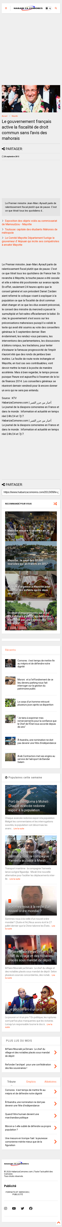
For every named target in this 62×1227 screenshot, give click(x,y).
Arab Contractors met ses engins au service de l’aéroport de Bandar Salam (36, 759)
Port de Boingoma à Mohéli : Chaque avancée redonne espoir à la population (29, 806)
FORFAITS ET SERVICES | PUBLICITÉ (18, 1193)
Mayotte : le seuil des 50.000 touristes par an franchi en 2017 (28, 562)
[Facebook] (30, 1208)
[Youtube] (14, 1208)
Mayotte (15, 116)
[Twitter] (22, 1208)
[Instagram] (5, 1208)
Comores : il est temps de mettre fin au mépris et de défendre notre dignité (36, 663)
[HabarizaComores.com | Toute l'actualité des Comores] (28, 9)
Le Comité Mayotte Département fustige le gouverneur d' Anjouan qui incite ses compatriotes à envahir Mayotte (30, 241)
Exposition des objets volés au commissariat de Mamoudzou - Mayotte (29, 222)
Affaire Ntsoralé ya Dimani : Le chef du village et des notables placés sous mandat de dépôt (30, 956)
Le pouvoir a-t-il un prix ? (26, 1009)
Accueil (4, 116)
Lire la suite (19, 828)
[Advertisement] (31, 49)
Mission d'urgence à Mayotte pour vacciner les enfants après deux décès (29, 590)
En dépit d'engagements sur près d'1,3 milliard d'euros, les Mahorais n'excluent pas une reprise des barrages (29, 618)
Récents (10, 650)
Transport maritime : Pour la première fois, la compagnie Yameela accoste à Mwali (28, 856)
